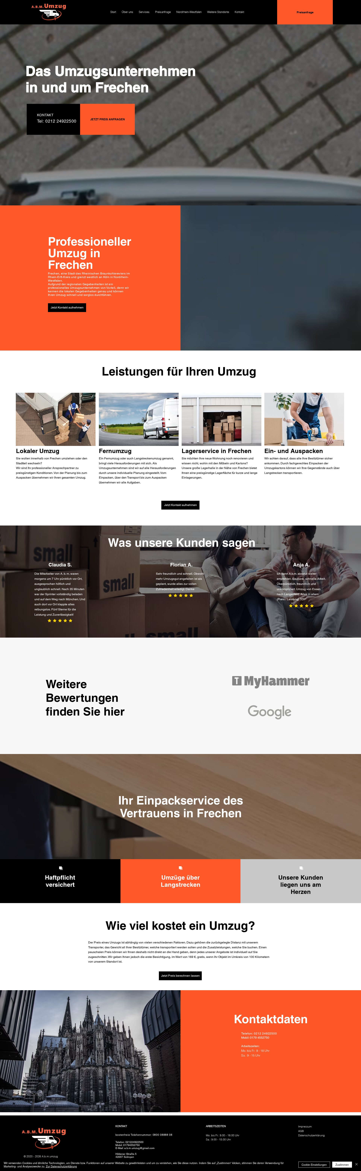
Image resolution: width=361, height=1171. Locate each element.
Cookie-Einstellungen (314, 1164)
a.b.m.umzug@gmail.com (139, 1148)
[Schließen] (356, 1164)
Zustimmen (342, 1164)
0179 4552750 (259, 1037)
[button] (189, 12)
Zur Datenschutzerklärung (61, 1166)
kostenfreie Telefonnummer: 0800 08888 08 (143, 1134)
